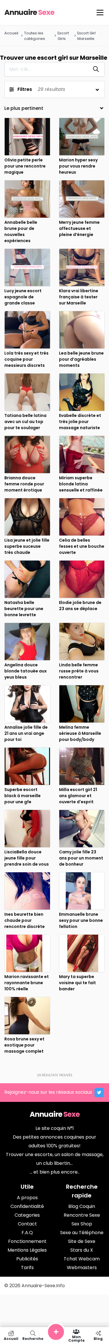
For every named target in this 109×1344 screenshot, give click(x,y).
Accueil (11, 33)
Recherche (32, 1338)
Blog (98, 1338)
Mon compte (76, 1338)
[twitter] (99, 1092)
